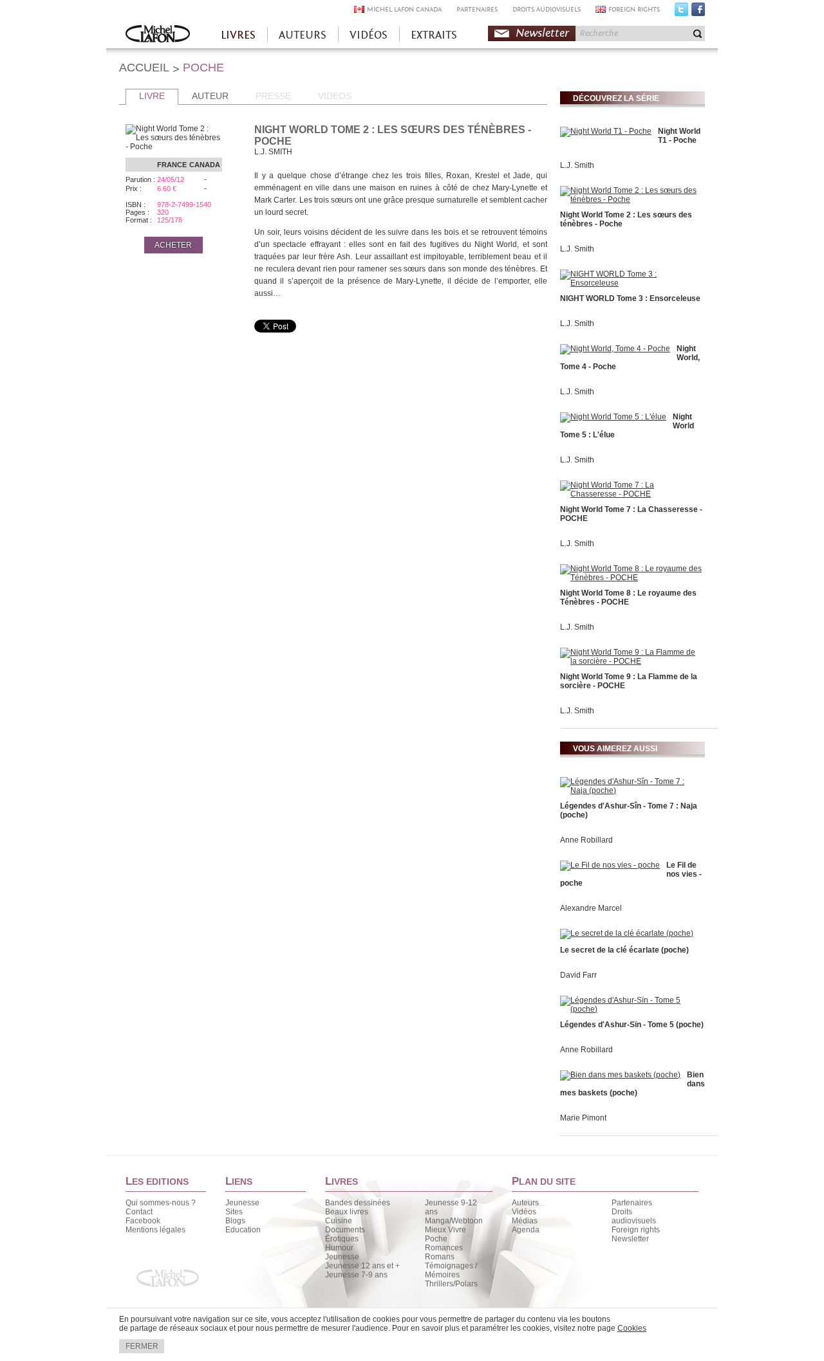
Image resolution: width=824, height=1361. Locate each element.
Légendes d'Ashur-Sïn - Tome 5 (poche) (632, 1024)
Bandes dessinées (357, 1202)
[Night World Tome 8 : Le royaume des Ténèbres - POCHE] (631, 577)
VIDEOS (334, 96)
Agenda (525, 1229)
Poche (436, 1238)
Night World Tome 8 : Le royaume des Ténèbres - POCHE (628, 598)
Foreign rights (636, 1229)
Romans (439, 1256)
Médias (525, 1220)
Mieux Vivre (445, 1229)
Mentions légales (155, 1229)
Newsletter (542, 33)
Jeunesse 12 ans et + (362, 1265)
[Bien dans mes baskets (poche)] (620, 1074)
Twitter (681, 12)
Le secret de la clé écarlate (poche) (624, 950)
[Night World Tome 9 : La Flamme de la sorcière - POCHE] (631, 661)
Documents (345, 1229)
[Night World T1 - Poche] (605, 131)
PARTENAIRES (477, 9)
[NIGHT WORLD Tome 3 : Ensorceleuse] (631, 283)
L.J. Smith (577, 165)
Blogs (235, 1220)
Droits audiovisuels (634, 1216)
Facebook (698, 12)
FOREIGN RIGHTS (634, 9)
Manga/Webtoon (454, 1220)
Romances (444, 1247)
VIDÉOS (369, 35)
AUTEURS (302, 35)
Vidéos (524, 1211)
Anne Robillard (586, 840)
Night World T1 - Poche (679, 136)
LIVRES (238, 35)
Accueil (158, 35)
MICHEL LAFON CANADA (404, 9)
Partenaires (632, 1202)
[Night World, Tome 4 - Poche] (615, 348)
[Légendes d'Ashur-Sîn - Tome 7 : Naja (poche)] (631, 790)
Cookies (631, 1328)
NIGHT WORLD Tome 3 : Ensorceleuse (630, 298)
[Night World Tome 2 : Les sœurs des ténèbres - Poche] (631, 199)
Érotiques (342, 1238)
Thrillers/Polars (451, 1283)
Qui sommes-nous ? (161, 1202)
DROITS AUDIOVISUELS (546, 9)
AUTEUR (210, 96)
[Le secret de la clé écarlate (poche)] (626, 933)
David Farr (578, 975)
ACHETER (173, 245)
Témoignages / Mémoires (451, 1270)
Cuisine (338, 1220)
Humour (339, 1247)
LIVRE (152, 96)
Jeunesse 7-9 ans (356, 1274)
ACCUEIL (144, 67)
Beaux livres (346, 1211)
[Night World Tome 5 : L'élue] (613, 416)
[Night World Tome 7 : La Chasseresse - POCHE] (631, 493)
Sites (234, 1211)
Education (243, 1229)
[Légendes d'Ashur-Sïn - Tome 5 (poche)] (631, 1009)
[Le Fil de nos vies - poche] (610, 865)
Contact (139, 1211)
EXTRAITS (434, 35)
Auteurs (525, 1202)
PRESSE (273, 96)
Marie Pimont (583, 1117)
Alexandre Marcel (591, 908)
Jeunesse (242, 1202)
